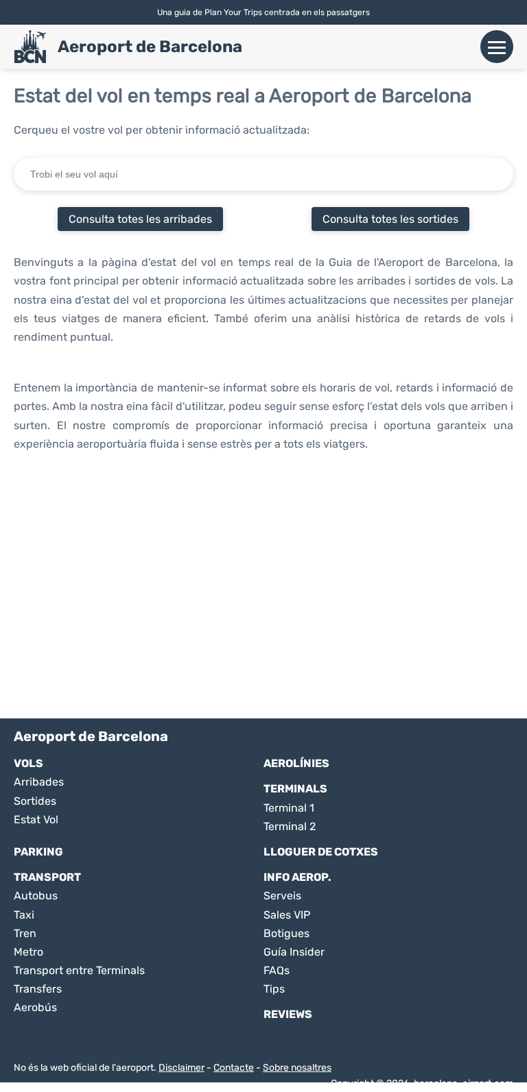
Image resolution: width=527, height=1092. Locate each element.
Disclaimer (181, 1067)
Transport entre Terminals (79, 970)
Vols (28, 763)
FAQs (277, 970)
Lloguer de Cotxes (321, 851)
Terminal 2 (290, 826)
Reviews (288, 1014)
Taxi (24, 914)
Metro (28, 951)
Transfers (38, 988)
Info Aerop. (297, 877)
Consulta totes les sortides (390, 219)
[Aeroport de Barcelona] (30, 46)
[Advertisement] (263, 595)
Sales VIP (287, 914)
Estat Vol (36, 819)
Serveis (282, 895)
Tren (25, 933)
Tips (274, 988)
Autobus (36, 895)
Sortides (35, 801)
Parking (38, 851)
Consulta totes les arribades (140, 219)
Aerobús (35, 1007)
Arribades (39, 781)
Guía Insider (294, 951)
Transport (47, 877)
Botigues (286, 933)
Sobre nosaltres (297, 1067)
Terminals (295, 788)
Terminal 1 (289, 807)
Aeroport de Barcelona (150, 46)
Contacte (233, 1067)
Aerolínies (296, 763)
